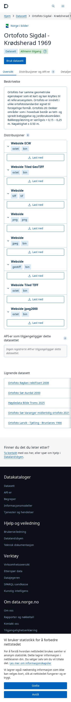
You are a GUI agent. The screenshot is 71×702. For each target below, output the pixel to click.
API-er (8, 492)
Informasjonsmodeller (18, 505)
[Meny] (63, 6)
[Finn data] (53, 6)
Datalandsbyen (13, 457)
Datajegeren (12, 577)
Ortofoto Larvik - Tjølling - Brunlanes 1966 (35, 423)
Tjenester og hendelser (19, 512)
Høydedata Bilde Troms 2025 (26, 403)
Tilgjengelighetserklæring (20, 630)
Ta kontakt (10, 453)
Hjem (7, 16)
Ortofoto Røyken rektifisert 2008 (28, 383)
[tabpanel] (35, 255)
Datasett (21, 16)
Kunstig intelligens (16, 591)
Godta (35, 685)
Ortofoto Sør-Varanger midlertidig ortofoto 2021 (38, 413)
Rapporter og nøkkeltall (19, 617)
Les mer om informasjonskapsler (30, 663)
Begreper (10, 499)
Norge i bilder (20, 25)
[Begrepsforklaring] (45, 51)
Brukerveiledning (15, 532)
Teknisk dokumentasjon (19, 545)
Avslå (35, 694)
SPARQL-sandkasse (16, 584)
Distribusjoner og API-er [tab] (36, 71)
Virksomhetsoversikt (17, 564)
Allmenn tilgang (31, 51)
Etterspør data (13, 571)
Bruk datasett (14, 61)
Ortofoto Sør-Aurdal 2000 (24, 393)
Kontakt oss (11, 623)
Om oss (8, 610)
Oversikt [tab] (8, 71)
